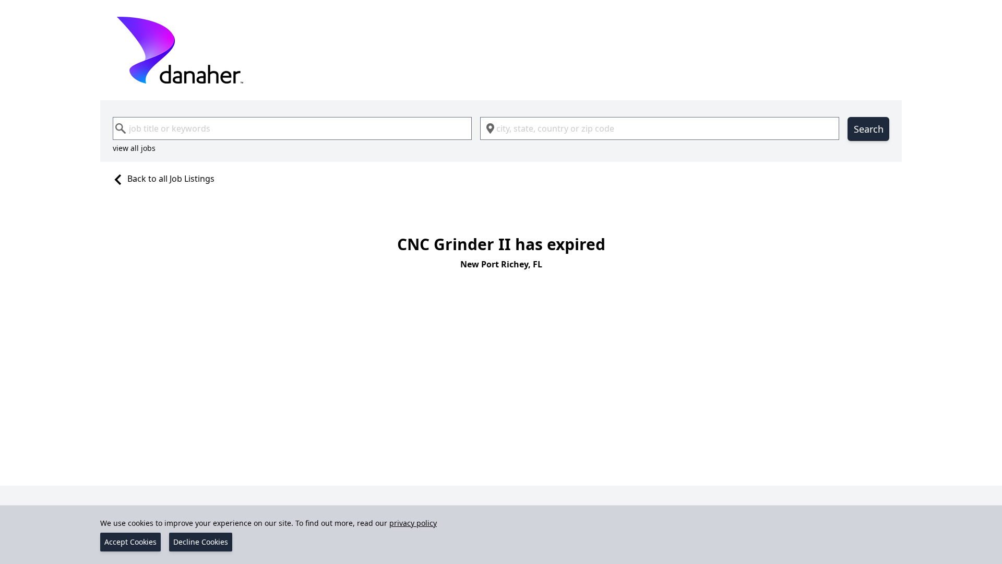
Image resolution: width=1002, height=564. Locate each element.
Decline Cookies (200, 542)
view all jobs (134, 148)
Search (869, 129)
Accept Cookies (130, 542)
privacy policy (413, 523)
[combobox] (292, 128)
